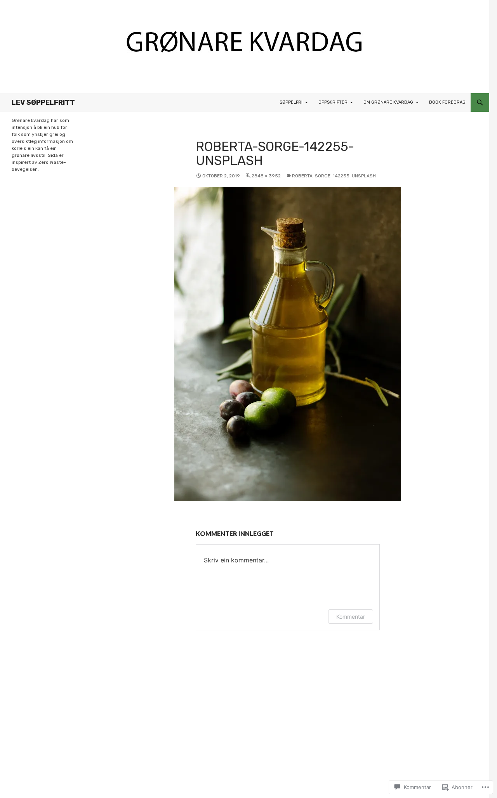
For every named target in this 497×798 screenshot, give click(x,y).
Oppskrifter (333, 102)
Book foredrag (447, 102)
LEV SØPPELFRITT (43, 102)
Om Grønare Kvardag (388, 102)
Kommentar (350, 616)
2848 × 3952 (266, 176)
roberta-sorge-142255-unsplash (334, 176)
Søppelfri (291, 102)
